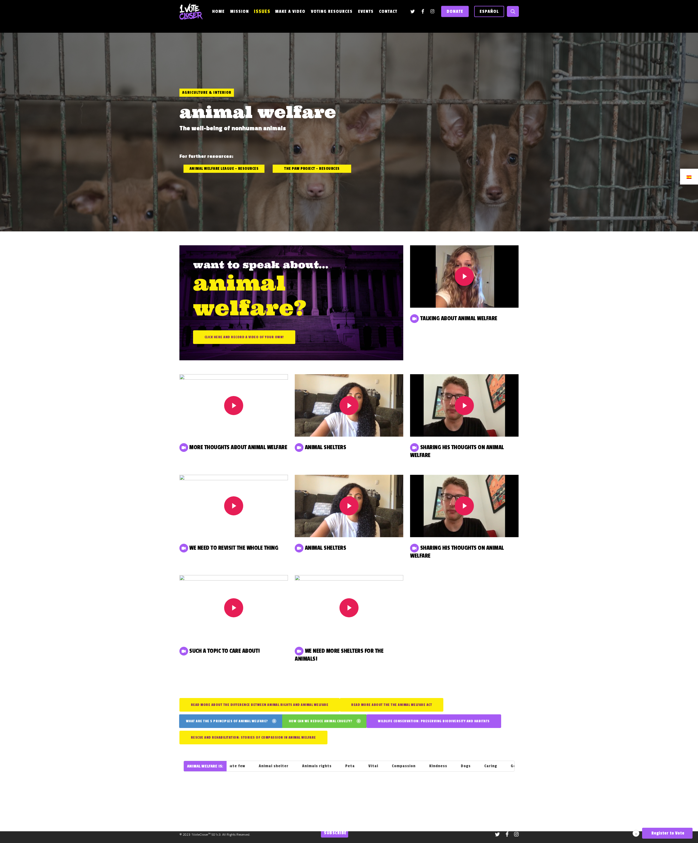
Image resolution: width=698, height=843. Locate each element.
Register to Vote (667, 833)
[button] (224, 169)
